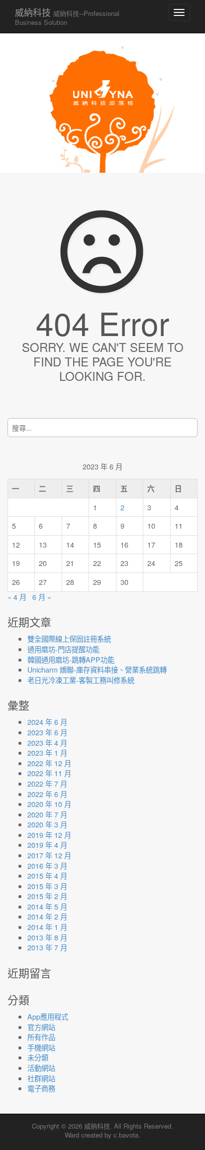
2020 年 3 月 (47, 824)
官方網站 (41, 1027)
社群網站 (41, 1078)
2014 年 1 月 (47, 926)
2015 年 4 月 (47, 875)
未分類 (37, 1057)
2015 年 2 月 (47, 896)
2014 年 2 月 (47, 916)
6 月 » (41, 596)
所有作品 (41, 1037)
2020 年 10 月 (49, 804)
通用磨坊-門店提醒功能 (63, 649)
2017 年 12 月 (49, 855)
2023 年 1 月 (47, 752)
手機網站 (41, 1047)
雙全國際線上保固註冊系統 (69, 638)
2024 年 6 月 (47, 721)
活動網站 (41, 1067)
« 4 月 (16, 596)
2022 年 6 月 (47, 794)
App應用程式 (47, 1016)
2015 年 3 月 (47, 886)
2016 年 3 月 (47, 865)
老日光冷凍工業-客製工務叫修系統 (80, 680)
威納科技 (67, 16)
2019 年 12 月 (49, 834)
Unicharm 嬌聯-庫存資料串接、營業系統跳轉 (97, 669)
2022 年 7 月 (47, 783)
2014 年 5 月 (47, 906)
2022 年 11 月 (49, 773)
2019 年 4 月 (47, 844)
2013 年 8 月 (47, 937)
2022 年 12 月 (49, 763)
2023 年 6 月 (47, 732)
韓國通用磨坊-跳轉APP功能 (70, 659)
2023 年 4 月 (47, 742)
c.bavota (125, 1135)
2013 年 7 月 (47, 947)
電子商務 (41, 1088)
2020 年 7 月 (47, 814)
